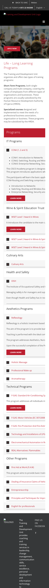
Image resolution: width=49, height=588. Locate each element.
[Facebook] (36, 533)
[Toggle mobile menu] (44, 21)
